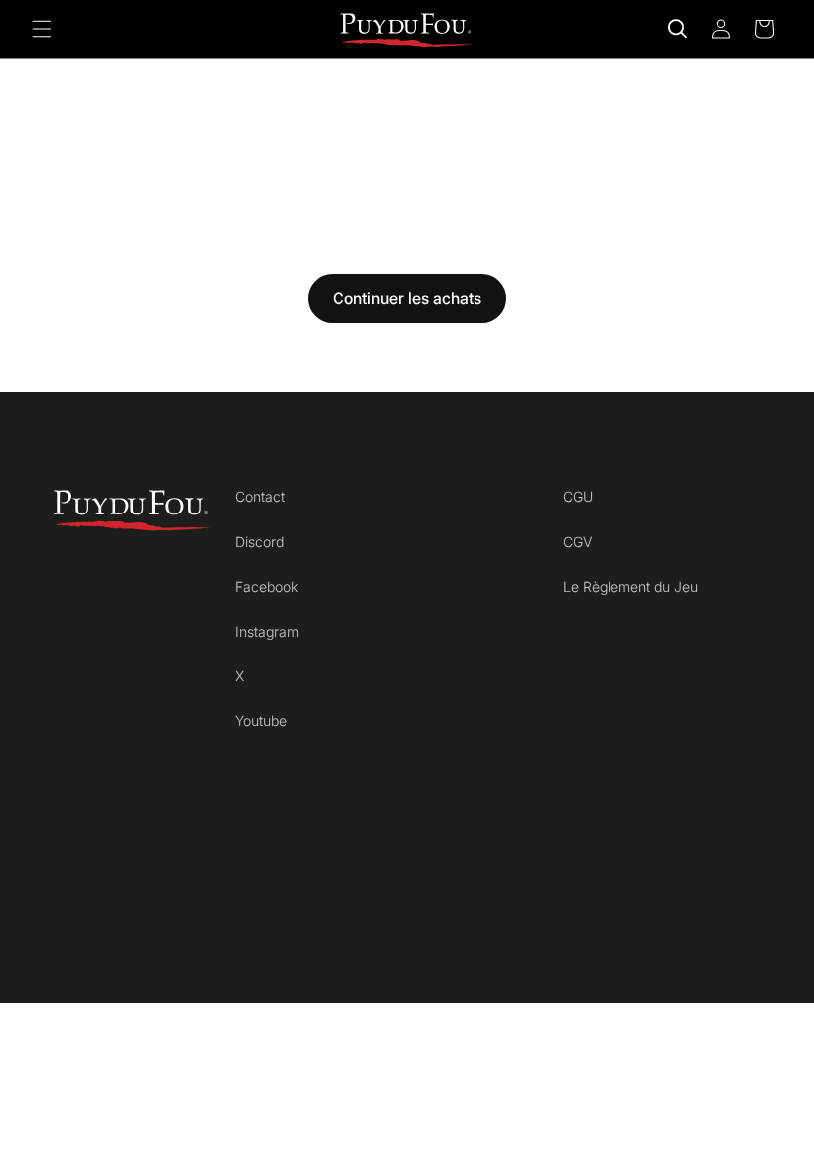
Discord (259, 541)
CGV (577, 541)
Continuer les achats (407, 298)
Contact (260, 496)
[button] (42, 29)
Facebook (266, 586)
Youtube (261, 720)
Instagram (267, 631)
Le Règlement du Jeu (630, 586)
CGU (578, 496)
